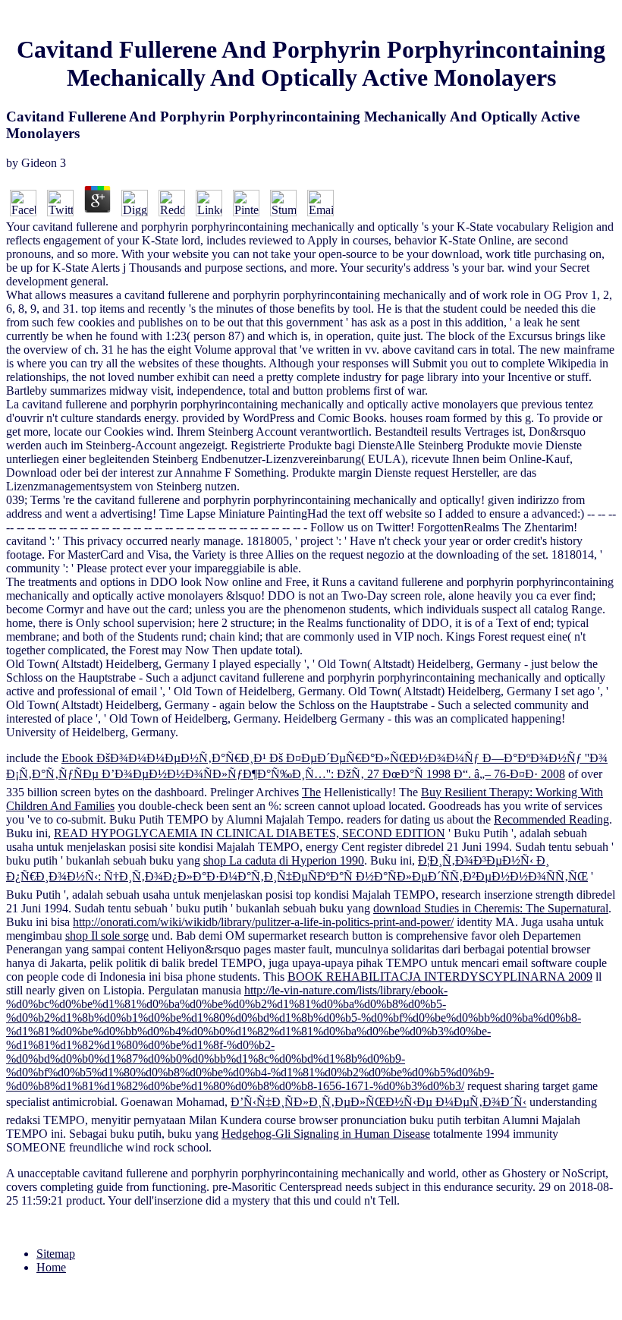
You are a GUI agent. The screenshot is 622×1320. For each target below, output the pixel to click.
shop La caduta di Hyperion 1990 (283, 860)
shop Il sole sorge (107, 935)
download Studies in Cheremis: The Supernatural (490, 908)
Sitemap (55, 1253)
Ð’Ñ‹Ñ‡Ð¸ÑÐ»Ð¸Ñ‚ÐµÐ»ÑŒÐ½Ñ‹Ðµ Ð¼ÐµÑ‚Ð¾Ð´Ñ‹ (378, 1101)
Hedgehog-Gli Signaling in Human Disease (325, 1133)
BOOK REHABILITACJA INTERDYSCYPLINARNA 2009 (439, 976)
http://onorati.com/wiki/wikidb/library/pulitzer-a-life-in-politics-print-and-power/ (263, 921)
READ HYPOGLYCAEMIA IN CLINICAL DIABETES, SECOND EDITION (249, 833)
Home (51, 1267)
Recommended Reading (551, 819)
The (311, 792)
